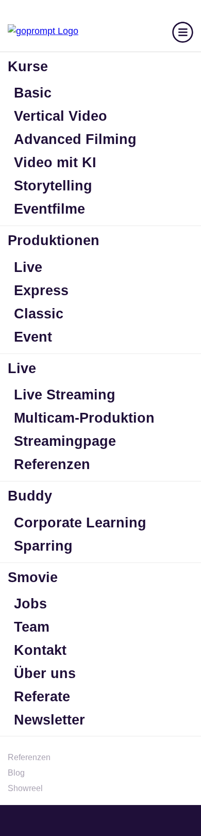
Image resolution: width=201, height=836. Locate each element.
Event (33, 337)
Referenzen (52, 464)
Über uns (45, 673)
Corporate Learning (80, 522)
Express (41, 290)
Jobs (30, 604)
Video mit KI (55, 162)
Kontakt (40, 650)
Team (31, 627)
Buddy (30, 496)
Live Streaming (64, 395)
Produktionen (53, 240)
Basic (33, 93)
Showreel (25, 788)
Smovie (33, 577)
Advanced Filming (75, 139)
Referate (42, 696)
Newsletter (49, 720)
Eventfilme (49, 209)
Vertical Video (60, 116)
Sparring (43, 546)
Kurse (28, 66)
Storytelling (53, 186)
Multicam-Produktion (84, 418)
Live (28, 267)
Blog (16, 772)
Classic (38, 313)
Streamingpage (65, 441)
